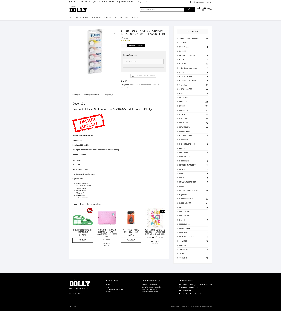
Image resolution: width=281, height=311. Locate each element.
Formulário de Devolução (114, 289)
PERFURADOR (184, 224)
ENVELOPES (184, 98)
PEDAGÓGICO (184, 212)
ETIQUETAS (183, 119)
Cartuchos (96, 18)
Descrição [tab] (76, 95)
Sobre (108, 285)
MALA (181, 178)
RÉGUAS (182, 245)
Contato (108, 292)
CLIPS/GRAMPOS (185, 89)
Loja (107, 287)
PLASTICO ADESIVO (186, 237)
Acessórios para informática (140, 85)
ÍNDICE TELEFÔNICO (187, 144)
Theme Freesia (194, 306)
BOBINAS (182, 51)
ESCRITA (182, 106)
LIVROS (182, 169)
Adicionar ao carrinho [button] (82, 240)
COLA (181, 93)
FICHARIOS (183, 123)
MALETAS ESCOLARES (187, 182)
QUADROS (183, 241)
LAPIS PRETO (184, 161)
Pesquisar (189, 9)
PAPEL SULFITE (110, 18)
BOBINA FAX (183, 47)
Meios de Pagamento (149, 289)
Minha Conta (200, 2)
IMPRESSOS (183, 140)
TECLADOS (183, 249)
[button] (114, 33)
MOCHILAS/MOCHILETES (188, 190)
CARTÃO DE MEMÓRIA (79, 18)
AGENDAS (183, 43)
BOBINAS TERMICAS (187, 55)
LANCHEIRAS (184, 152)
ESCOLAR (155, 85)
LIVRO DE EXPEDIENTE (187, 165)
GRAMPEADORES (185, 136)
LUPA (181, 174)
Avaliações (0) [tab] (108, 95)
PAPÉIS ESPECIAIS (186, 199)
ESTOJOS (182, 114)
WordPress (208, 306)
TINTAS (182, 254)
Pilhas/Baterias (185, 228)
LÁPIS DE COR (184, 157)
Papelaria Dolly (175, 306)
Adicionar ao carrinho (136, 46)
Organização (183, 195)
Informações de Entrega (150, 292)
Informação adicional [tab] (91, 95)
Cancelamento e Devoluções (151, 287)
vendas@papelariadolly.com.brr (191, 294)
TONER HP (135, 18)
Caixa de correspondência (188, 68)
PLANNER (183, 233)
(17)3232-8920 (125, 2)
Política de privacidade (149, 285)
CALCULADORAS (185, 77)
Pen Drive (123, 18)
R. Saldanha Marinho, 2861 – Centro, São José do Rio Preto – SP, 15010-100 (94, 2)
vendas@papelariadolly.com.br (142, 2)
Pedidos (208, 2)
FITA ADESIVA (184, 127)
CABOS (182, 60)
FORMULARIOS (184, 131)
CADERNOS (183, 64)
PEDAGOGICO (184, 216)
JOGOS (182, 148)
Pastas (181, 207)
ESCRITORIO (125, 87)
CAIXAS (182, 72)
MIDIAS (182, 186)
